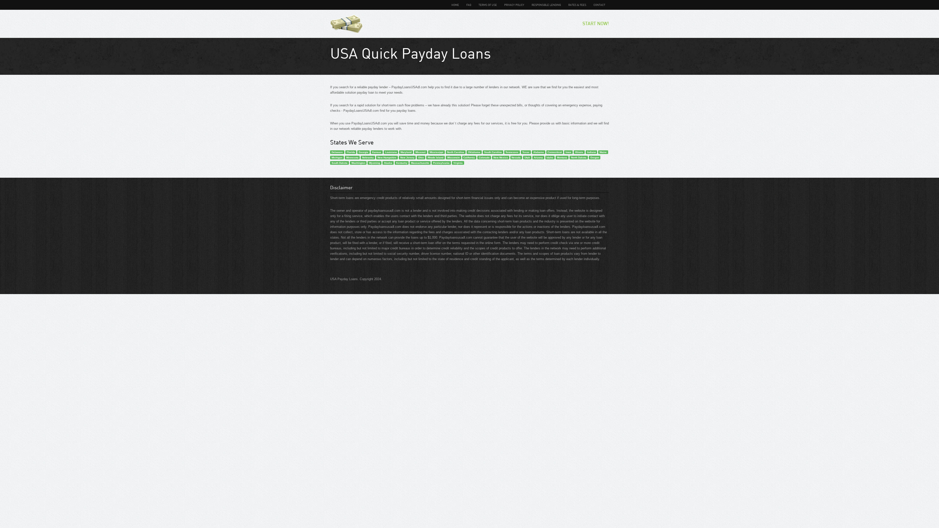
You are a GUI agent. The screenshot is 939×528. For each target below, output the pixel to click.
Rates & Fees (577, 4)
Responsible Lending (546, 4)
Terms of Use (488, 4)
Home (455, 4)
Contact (599, 4)
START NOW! (595, 23)
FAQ (468, 4)
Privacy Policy (514, 4)
